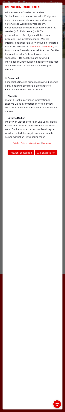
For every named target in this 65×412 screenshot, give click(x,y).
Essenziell (13, 77)
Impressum (47, 143)
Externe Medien (16, 117)
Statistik (12, 95)
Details (16, 143)
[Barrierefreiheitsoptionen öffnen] (57, 404)
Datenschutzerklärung (41, 46)
